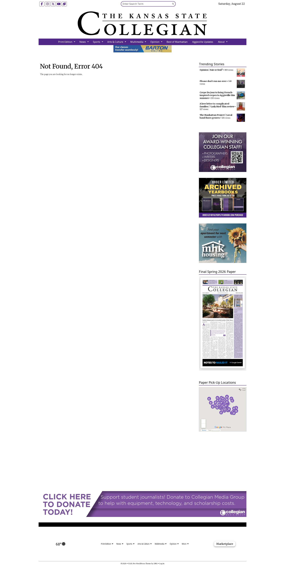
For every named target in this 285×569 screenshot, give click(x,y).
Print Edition (65, 41)
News (82, 41)
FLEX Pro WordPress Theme (139, 563)
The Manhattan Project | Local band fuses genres (216, 116)
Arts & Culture (115, 41)
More (184, 544)
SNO (155, 563)
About (221, 41)
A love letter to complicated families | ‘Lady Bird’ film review (217, 105)
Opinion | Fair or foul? (211, 70)
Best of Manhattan (177, 41)
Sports (96, 41)
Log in (161, 563)
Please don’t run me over (213, 81)
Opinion (154, 41)
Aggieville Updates (202, 41)
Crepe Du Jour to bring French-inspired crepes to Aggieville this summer (217, 95)
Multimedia (136, 41)
